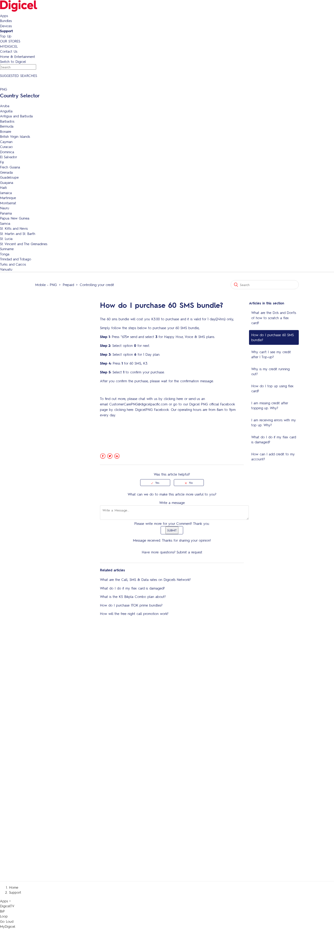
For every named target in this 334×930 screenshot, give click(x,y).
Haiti (3, 187)
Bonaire (5, 131)
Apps (4, 15)
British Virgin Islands (15, 136)
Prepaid (68, 284)
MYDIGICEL (9, 46)
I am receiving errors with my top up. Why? (273, 422)
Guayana (6, 182)
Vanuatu (6, 269)
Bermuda (6, 126)
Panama (6, 213)
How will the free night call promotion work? (134, 613)
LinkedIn (117, 456)
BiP (2, 911)
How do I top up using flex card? (272, 388)
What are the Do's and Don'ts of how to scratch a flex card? (273, 317)
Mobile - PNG (46, 284)
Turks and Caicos (13, 264)
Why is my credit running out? (270, 371)
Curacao (6, 146)
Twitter (110, 456)
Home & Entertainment (17, 56)
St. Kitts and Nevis (14, 228)
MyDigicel (7, 926)
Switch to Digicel (13, 61)
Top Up (5, 36)
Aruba (4, 106)
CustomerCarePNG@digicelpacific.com (138, 404)
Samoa (5, 223)
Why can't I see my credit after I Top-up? (271, 354)
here (180, 398)
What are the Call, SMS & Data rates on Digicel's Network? (145, 579)
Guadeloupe (9, 177)
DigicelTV (7, 906)
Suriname (7, 249)
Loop (4, 916)
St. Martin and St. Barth (17, 233)
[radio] (155, 482)
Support (6, 31)
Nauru (4, 208)
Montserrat (8, 203)
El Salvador (8, 157)
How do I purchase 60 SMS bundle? (272, 337)
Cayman (6, 141)
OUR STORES (10, 41)
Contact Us (8, 51)
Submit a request (189, 552)
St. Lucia (6, 238)
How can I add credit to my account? (273, 456)
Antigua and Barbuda (16, 116)
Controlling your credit (97, 284)
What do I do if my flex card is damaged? (273, 439)
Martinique (8, 197)
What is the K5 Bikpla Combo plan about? (133, 596)
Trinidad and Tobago (15, 259)
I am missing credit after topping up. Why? (269, 405)
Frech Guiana (10, 167)
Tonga (4, 254)
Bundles (6, 20)
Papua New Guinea (14, 218)
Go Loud (6, 921)
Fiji (2, 162)
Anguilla (6, 111)
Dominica (7, 152)
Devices (6, 26)
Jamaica (6, 192)
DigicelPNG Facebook (152, 409)
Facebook (103, 456)
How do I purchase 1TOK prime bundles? (131, 605)
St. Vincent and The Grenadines (23, 244)
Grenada (6, 172)
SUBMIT (172, 530)
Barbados (7, 121)
